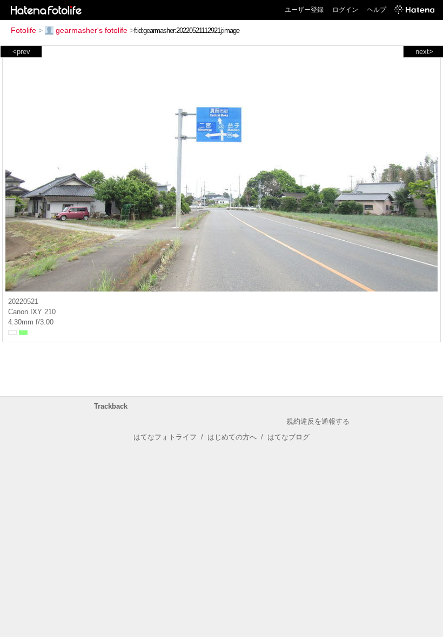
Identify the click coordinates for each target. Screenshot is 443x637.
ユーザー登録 (304, 9)
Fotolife (23, 30)
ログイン (345, 9)
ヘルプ (376, 9)
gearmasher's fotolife (91, 30)
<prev (21, 52)
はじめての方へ (232, 437)
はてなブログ (288, 437)
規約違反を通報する (318, 421)
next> (424, 52)
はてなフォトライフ (165, 437)
